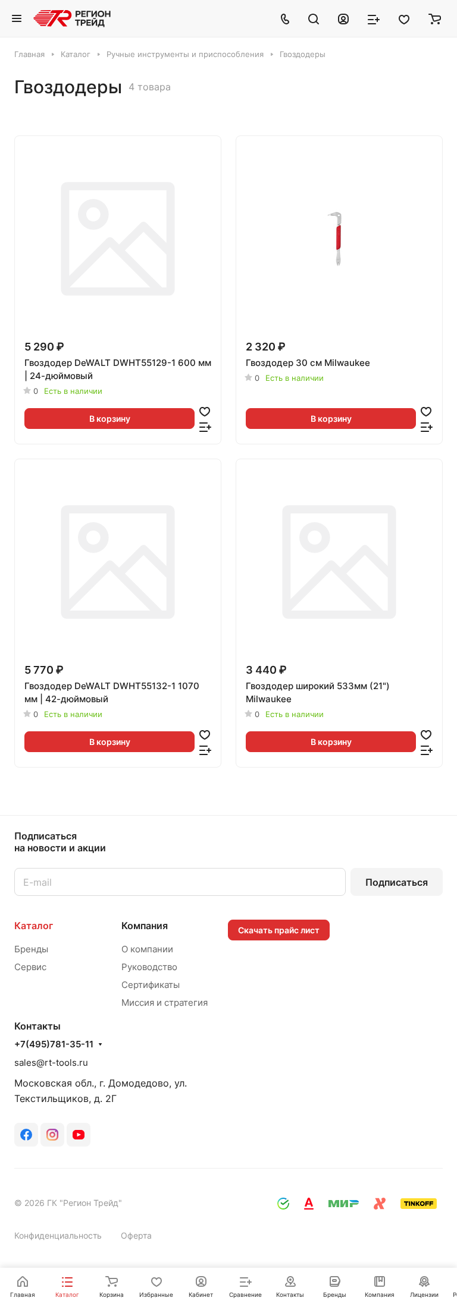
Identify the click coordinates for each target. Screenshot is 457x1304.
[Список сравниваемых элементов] (374, 18)
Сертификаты (150, 984)
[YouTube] (78, 1135)
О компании (147, 949)
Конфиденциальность (58, 1235)
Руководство (149, 967)
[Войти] (343, 18)
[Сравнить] (205, 426)
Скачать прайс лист (279, 930)
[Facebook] (26, 1135)
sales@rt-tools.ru (51, 1062)
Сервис (30, 967)
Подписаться (396, 882)
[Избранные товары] (404, 18)
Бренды (31, 949)
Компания (144, 926)
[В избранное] (204, 411)
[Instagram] (52, 1135)
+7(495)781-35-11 (53, 1044)
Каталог (33, 926)
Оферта (136, 1235)
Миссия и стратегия (164, 1002)
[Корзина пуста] (434, 18)
